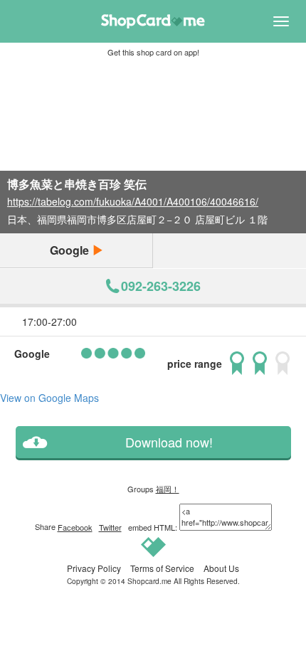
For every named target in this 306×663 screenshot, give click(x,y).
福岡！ (167, 488)
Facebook (75, 527)
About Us (221, 568)
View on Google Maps (49, 398)
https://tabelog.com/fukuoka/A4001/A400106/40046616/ (132, 201)
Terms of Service (162, 568)
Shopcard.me (149, 581)
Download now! (169, 442)
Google (71, 250)
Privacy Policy (94, 568)
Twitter (110, 527)
